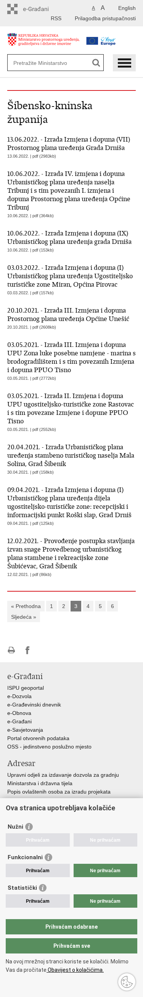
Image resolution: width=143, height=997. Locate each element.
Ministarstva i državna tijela (39, 783)
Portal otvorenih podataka (38, 738)
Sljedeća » (23, 617)
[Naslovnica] (43, 43)
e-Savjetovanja (25, 730)
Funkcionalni (25, 857)
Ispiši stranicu (11, 650)
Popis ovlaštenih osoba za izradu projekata (59, 792)
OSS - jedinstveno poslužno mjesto (49, 747)
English (127, 8)
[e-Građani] (39, 9)
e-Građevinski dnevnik (34, 705)
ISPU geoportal (25, 688)
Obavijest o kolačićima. (75, 970)
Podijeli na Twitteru (44, 650)
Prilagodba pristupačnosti (105, 18)
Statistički (22, 887)
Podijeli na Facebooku (28, 650)
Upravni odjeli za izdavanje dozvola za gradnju (63, 775)
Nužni (15, 826)
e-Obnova (19, 713)
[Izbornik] (124, 62)
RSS (56, 18)
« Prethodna (26, 606)
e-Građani (19, 721)
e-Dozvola (19, 696)
